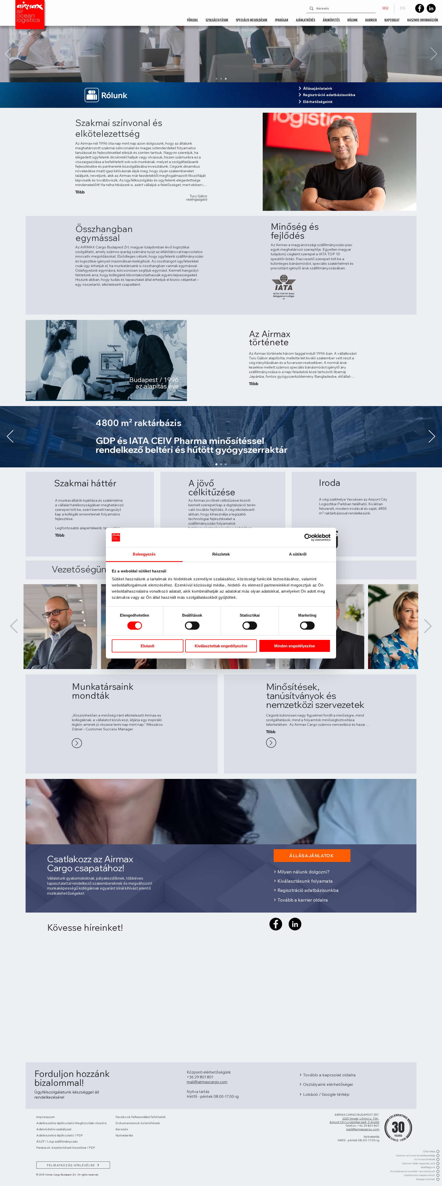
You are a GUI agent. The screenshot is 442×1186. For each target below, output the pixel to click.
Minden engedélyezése (294, 646)
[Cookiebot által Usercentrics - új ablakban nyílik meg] (308, 537)
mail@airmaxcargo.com (362, 1129)
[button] (217, 20)
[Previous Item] (13, 626)
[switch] (192, 625)
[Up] (77, 743)
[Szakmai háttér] (221, 464)
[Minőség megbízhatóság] (216, 464)
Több (80, 192)
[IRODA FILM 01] (221, 79)
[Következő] (433, 54)
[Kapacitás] (226, 464)
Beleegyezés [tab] (144, 554)
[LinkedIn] (431, 8)
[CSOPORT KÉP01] (216, 79)
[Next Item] (427, 626)
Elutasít (147, 646)
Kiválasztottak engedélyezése (221, 646)
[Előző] (8, 54)
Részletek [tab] (221, 554)
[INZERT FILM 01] (226, 79)
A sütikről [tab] (297, 554)
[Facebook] (419, 8)
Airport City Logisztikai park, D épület (354, 1122)
